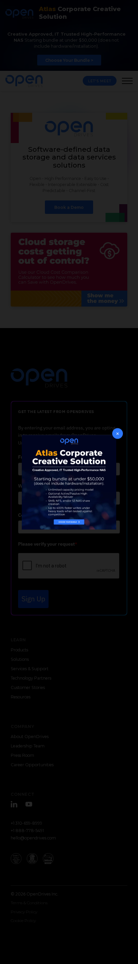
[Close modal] (117, 433)
